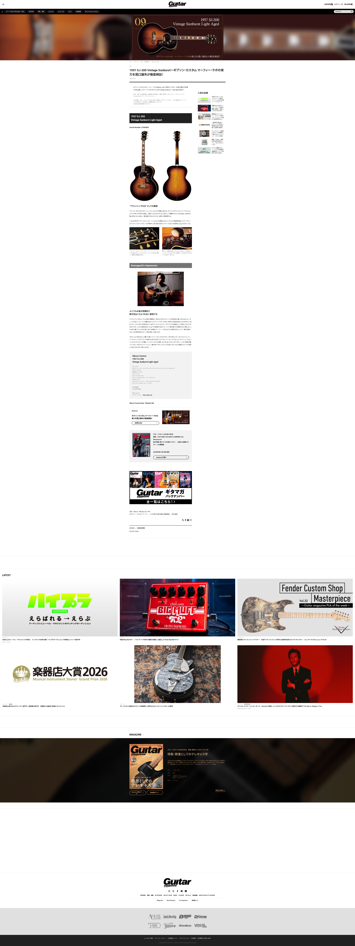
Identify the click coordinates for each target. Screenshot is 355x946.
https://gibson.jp (147, 395)
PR (149, 511)
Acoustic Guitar (155, 61)
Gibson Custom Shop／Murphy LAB (141, 403)
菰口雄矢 (175, 514)
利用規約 (193, 938)
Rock (8, 642)
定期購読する (155, 792)
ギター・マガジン (133, 61)
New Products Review (91, 11)
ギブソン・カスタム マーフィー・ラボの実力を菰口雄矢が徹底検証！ (150, 514)
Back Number (171, 900)
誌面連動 (78, 11)
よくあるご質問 (148, 938)
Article (188, 895)
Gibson (136, 511)
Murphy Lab (143, 511)
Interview (51, 11)
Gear (142, 61)
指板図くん (195, 900)
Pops (4, 642)
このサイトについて (184, 938)
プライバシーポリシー (160, 938)
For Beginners (183, 900)
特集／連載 (41, 11)
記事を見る (138, 423)
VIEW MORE (220, 790)
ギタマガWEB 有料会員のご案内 (15, 11)
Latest (8, 575)
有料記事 (31, 11)
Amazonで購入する (137, 792)
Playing (181, 895)
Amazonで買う (161, 457)
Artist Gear (61, 11)
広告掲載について (172, 938)
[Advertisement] (177, 827)
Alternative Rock (242, 708)
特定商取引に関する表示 (204, 938)
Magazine (136, 734)
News (70, 11)
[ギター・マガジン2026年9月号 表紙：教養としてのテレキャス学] (146, 788)
